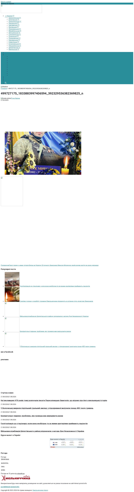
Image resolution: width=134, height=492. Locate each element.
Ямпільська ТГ (14, 49)
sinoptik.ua (20, 473)
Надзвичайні (13, 73)
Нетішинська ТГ (14, 33)
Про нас (7, 79)
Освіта (11, 64)
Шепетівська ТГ (14, 48)
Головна (8, 53)
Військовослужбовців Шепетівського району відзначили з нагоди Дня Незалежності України (54, 316)
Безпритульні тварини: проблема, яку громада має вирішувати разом (45, 331)
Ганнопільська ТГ (15, 22)
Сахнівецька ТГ (14, 40)
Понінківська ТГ (15, 38)
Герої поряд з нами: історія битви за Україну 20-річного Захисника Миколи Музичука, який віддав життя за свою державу (50, 265)
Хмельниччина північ (40, 490)
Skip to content (6, 2)
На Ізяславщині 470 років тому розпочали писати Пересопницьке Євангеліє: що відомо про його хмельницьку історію (54, 400)
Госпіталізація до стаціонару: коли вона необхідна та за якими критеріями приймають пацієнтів (55, 286)
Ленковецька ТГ (15, 29)
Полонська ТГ (14, 36)
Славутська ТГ (14, 42)
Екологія (12, 68)
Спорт (11, 71)
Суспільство (13, 70)
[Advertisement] (67, 116)
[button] (6, 83)
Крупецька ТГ (14, 27)
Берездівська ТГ (15, 18)
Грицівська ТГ (14, 23)
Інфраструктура (14, 60)
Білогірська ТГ (14, 20)
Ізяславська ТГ (14, 25)
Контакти (8, 81)
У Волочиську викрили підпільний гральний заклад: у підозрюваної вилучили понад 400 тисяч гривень (58, 346)
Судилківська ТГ (15, 44)
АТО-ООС (12, 75)
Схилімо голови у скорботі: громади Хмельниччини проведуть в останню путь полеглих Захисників (56, 301)
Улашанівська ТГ (15, 46)
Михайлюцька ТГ (15, 31)
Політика (12, 57)
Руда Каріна (15, 98)
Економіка (12, 58)
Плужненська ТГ (15, 35)
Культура (12, 66)
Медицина (12, 62)
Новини (7, 55)
